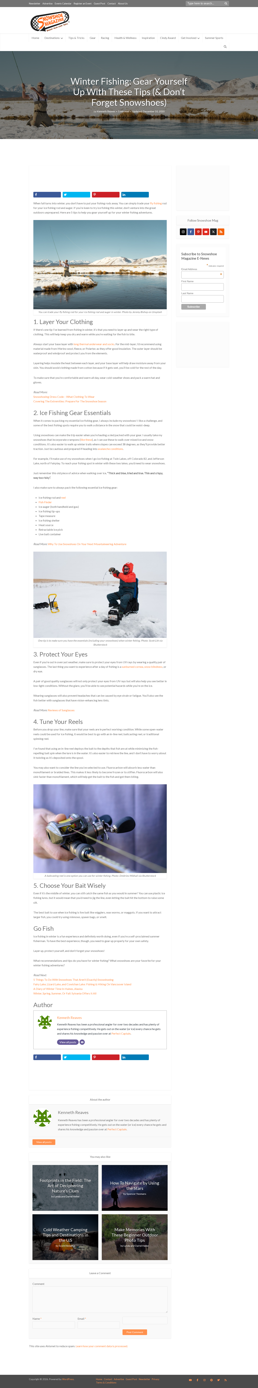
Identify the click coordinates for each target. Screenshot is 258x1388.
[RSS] (221, 231)
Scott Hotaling (67, 1245)
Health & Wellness (125, 37)
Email (82, 1318)
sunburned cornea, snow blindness (142, 666)
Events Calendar (63, 3)
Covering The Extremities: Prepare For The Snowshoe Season (69, 401)
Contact (111, 3)
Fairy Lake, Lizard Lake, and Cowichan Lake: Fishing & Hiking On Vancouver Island (82, 984)
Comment (38, 1283)
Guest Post (99, 3)
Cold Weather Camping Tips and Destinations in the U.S (65, 1235)
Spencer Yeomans (136, 1193)
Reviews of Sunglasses (61, 710)
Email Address (201, 269)
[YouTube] (206, 231)
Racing (105, 37)
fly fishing (156, 203)
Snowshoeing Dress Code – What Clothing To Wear (64, 396)
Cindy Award (168, 37)
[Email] (82, 1042)
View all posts (44, 1142)
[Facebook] (190, 231)
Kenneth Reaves (106, 111)
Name (37, 1318)
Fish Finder (45, 502)
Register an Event (82, 3)
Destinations (52, 37)
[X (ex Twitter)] (213, 231)
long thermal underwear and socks (94, 344)
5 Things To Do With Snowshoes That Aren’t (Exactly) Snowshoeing (73, 979)
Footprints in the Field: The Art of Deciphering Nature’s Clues (65, 1185)
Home (35, 37)
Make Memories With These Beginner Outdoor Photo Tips (134, 1235)
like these (86, 439)
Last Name (187, 293)
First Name (187, 281)
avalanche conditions (110, 448)
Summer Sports (214, 37)
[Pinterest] (198, 231)
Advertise (47, 3)
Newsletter (34, 3)
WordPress (68, 1379)
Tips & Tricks (76, 37)
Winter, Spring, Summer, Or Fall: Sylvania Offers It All (64, 993)
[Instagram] (183, 231)
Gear (93, 37)
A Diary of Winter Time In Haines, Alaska (57, 988)
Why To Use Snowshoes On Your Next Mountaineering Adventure (87, 544)
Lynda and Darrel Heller (67, 1196)
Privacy (155, 1379)
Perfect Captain (121, 1033)
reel (63, 497)
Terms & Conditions (106, 1382)
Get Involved (188, 37)
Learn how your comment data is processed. (102, 1346)
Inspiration (148, 37)
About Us (123, 3)
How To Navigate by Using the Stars (134, 1185)
